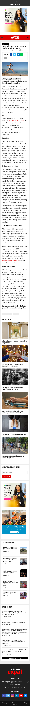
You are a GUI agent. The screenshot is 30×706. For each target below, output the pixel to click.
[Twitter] (8, 695)
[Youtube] (21, 695)
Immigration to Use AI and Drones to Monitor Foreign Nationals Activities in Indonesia (10, 571)
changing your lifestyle (16, 120)
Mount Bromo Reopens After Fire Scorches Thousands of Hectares (10, 549)
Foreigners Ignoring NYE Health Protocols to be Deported (12, 365)
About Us (10, 2)
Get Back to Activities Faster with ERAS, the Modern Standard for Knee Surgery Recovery (14, 651)
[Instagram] (12, 695)
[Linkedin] (17, 695)
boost (4, 313)
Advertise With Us (17, 2)
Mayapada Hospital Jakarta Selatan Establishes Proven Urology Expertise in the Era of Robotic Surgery (14, 613)
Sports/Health (5, 43)
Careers (25, 2)
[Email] (25, 695)
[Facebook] (4, 695)
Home (4, 2)
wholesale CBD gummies (10, 261)
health (9, 313)
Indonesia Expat (8, 50)
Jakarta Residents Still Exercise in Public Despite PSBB (13, 457)
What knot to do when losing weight (14, 434)
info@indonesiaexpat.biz (18, 687)
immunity (15, 313)
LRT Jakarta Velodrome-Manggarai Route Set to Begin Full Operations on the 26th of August (10, 583)
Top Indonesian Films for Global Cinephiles (9, 593)
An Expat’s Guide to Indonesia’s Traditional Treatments (12, 388)
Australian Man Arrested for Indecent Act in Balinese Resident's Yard (10, 560)
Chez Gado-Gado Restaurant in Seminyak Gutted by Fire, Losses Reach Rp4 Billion (14, 621)
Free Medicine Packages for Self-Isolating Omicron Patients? (13, 412)
